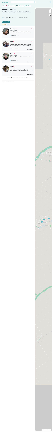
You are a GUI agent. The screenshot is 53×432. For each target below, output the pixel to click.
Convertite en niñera (43, 1)
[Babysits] (5, 2)
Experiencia (12, 5)
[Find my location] (50, 15)
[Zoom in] (50, 10)
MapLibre (43, 430)
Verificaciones (20, 5)
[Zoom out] (50, 12)
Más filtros (28, 5)
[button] (44, 219)
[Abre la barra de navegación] (50, 2)
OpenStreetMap (48, 430)
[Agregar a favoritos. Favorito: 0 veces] (32, 29)
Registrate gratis (5, 21)
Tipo (4, 5)
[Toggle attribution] (51, 430)
